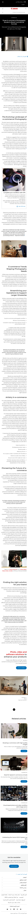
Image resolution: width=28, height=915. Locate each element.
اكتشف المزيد (24, 781)
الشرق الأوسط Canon (14, 906)
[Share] (14, 709)
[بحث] (26, 9)
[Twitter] (10, 909)
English (23, 4)
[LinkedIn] (14, 909)
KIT (26, 834)
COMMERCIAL (14, 17)
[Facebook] (20, 909)
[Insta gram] (17, 909)
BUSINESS (25, 740)
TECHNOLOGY (24, 802)
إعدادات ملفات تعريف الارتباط (14, 902)
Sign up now (14, 866)
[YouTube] (7, 909)
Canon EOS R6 (13, 569)
